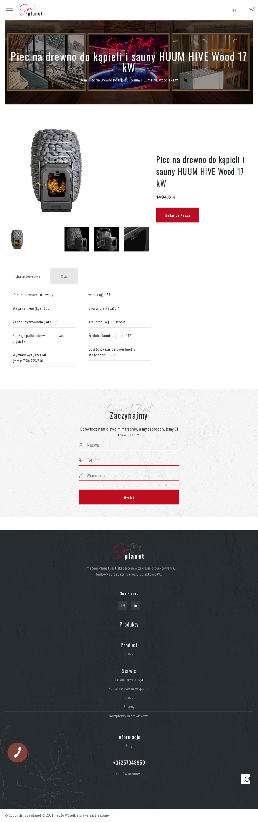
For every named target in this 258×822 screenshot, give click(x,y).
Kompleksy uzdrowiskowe (129, 716)
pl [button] (235, 10)
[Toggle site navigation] (9, 10)
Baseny (129, 706)
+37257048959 (129, 762)
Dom (83, 79)
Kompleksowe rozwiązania (129, 688)
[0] (251, 10)
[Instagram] (122, 605)
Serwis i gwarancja (129, 679)
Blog (129, 745)
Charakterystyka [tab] (27, 276)
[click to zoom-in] (77, 169)
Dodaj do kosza (177, 215)
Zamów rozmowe (129, 773)
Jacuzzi (129, 653)
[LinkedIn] (135, 605)
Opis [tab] (64, 276)
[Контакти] (245, 779)
